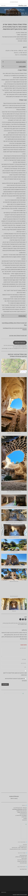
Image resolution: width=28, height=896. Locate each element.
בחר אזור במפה (3, 892)
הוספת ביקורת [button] (22, 66)
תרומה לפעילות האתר (23, 869)
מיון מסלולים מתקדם (14, 1)
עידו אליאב (24, 630)
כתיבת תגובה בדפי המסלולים (22, 861)
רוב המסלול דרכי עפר (21, 624)
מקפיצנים (25, 818)
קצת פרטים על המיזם (23, 855)
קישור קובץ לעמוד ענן (23, 813)
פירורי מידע (25, 844)
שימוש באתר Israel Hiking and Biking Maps (19, 809)
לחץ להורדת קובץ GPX (20, 342)
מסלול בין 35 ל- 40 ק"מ (14, 623)
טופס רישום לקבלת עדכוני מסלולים (21, 856)
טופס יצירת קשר (24, 858)
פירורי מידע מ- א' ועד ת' (23, 846)
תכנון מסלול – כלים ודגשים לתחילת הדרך (20, 807)
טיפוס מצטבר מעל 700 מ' (21, 623)
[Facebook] (20, 619)
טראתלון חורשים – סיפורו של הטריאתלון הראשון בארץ (18, 849)
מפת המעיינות (24, 820)
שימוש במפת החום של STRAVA (21, 810)
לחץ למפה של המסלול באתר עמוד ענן (18, 335)
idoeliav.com (22, 5)
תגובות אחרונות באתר (23, 862)
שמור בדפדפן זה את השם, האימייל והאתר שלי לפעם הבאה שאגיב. (15, 674)
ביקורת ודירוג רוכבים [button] (21, 62)
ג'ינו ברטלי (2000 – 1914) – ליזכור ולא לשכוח (19, 847)
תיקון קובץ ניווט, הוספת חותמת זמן (21, 815)
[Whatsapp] (25, 619)
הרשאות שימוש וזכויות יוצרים (22, 859)
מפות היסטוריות (24, 816)
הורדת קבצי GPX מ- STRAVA (22, 812)
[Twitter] (23, 619)
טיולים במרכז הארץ (10, 13)
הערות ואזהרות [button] (22, 316)
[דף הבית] (25, 13)
